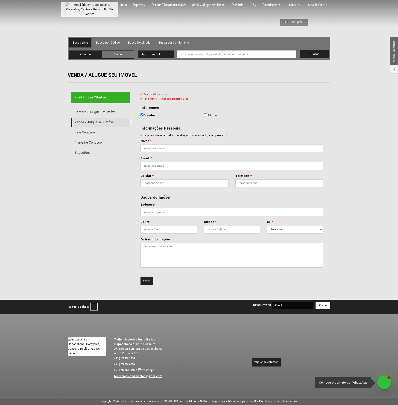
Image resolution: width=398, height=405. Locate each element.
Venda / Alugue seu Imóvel (208, 5)
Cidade (209, 222)
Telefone (242, 176)
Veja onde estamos (266, 362)
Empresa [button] (138, 5)
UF (269, 222)
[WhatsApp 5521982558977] (384, 382)
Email (144, 158)
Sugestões (83, 152)
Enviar (147, 281)
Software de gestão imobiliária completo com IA (228, 401)
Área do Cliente (317, 5)
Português (296, 22)
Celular (145, 176)
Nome (144, 141)
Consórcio (237, 5)
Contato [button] (294, 5)
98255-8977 (125, 370)
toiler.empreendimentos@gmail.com (138, 376)
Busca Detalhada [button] (139, 43)
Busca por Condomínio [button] (173, 43)
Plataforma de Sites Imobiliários (278, 401)
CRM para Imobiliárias (186, 401)
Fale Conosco (85, 132)
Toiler (122, 401)
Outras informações (155, 239)
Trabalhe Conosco (88, 142)
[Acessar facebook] (94, 306)
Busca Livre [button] (80, 43)
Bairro (144, 222)
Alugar (118, 54)
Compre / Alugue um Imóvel (169, 5)
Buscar (314, 54)
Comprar (85, 54)
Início (123, 5)
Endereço (147, 204)
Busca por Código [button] (108, 43)
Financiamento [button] (272, 5)
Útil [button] (252, 5)
